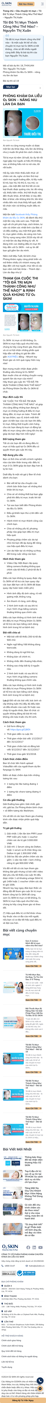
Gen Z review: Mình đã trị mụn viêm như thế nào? (34, 943)
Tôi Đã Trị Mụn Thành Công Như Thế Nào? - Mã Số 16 (34, 1084)
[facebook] (28, 1247)
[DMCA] (8, 1273)
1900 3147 (10, 1266)
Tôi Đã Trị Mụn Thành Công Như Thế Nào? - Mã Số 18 (34, 1120)
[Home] (10, 1247)
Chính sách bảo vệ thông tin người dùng (19, 1356)
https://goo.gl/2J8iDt (20, 729)
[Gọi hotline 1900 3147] (40, 1380)
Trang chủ (8, 10)
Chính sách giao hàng (11, 1340)
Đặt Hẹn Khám (26, 4)
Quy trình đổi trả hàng (11, 1351)
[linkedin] (34, 1247)
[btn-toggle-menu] (42, 4)
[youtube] (40, 1247)
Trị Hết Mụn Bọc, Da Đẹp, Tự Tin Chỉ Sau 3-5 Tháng (34, 976)
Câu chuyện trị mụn (26, 10)
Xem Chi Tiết (32, 966)
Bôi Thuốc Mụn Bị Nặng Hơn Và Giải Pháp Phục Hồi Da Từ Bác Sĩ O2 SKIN (34, 1012)
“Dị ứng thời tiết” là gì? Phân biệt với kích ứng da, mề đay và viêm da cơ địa (34, 1230)
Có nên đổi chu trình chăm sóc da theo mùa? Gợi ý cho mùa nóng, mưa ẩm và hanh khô (34, 1211)
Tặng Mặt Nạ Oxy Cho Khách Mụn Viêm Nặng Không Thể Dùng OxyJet (34, 1193)
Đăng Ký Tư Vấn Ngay (23, 1400)
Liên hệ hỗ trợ (7, 1361)
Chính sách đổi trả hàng (12, 1345)
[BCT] (25, 1273)
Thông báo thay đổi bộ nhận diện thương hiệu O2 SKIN (34, 1161)
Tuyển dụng (6, 1367)
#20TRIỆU (13, 356)
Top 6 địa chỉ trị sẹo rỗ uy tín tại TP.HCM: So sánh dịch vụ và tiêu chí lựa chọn (34, 1176)
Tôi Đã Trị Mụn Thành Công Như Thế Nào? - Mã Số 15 (34, 1048)
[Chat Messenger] (40, 1388)
